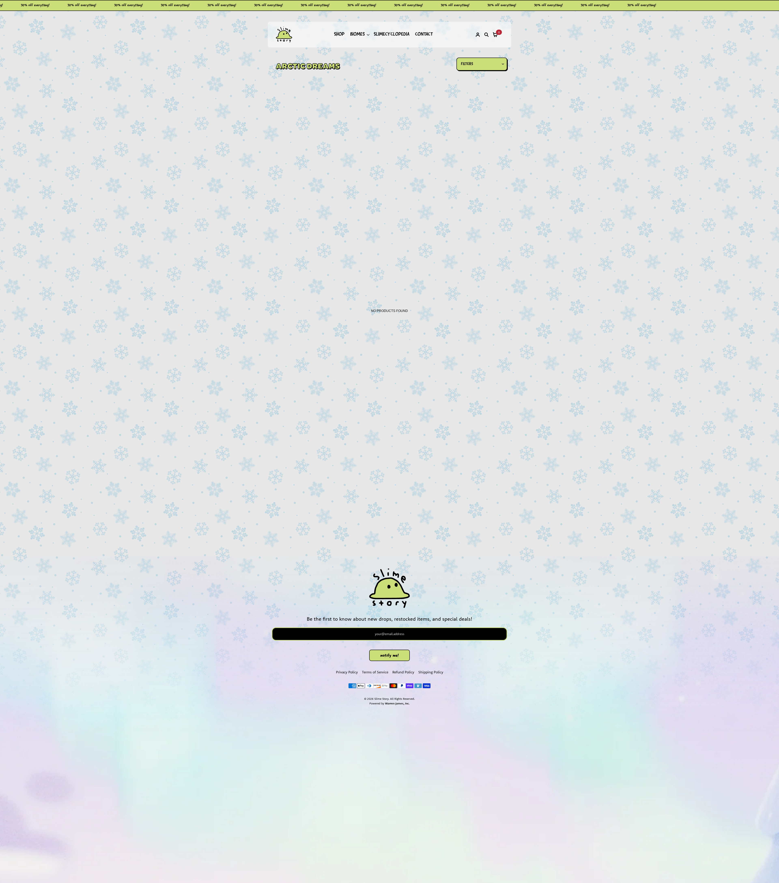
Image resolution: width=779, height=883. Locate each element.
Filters (467, 64)
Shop (339, 34)
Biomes (357, 34)
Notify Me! (389, 656)
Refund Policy (403, 672)
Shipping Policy (430, 672)
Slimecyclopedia (391, 34)
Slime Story (381, 699)
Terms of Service (375, 672)
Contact (424, 34)
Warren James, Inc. (397, 703)
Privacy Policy (347, 672)
